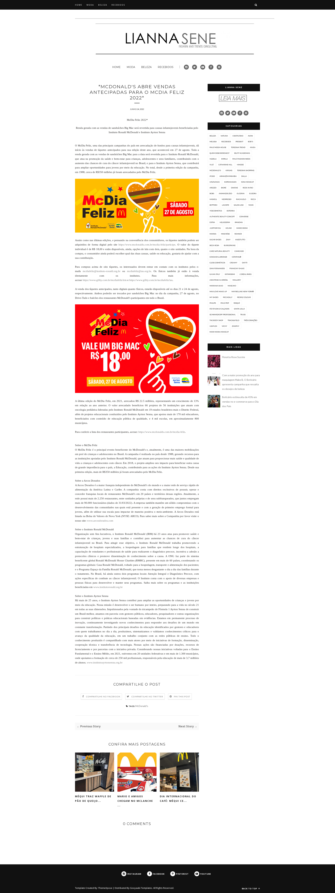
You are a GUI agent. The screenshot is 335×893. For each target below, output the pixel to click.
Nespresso (226, 199)
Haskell (213, 199)
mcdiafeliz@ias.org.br (139, 271)
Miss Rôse (225, 234)
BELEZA (102, 4)
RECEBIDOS (118, 4)
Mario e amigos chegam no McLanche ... (135, 801)
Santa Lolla (239, 309)
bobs (212, 193)
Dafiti (244, 263)
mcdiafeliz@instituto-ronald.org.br (101, 271)
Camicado (239, 251)
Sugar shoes (215, 239)
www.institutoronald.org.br (108, 587)
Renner (238, 234)
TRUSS (242, 314)
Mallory (237, 280)
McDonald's (141, 705)
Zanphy (235, 326)
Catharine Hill (225, 165)
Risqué (237, 303)
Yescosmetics (216, 211)
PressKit (239, 141)
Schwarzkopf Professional (223, 314)
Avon (250, 136)
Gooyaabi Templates (141, 888)
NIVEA (252, 147)
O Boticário (238, 136)
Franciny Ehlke (236, 268)
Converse (243, 216)
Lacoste (225, 205)
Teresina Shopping (245, 170)
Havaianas (214, 182)
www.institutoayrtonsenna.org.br (104, 662)
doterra (231, 211)
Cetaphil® (236, 257)
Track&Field (233, 320)
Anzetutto (240, 239)
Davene (234, 188)
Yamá (251, 205)
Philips (213, 303)
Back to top (250, 888)
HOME (78, 4)
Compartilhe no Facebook (103, 696)
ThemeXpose (105, 888)
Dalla (244, 176)
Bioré (223, 188)
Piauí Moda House (218, 147)
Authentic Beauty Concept (222, 216)
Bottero (213, 205)
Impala (224, 159)
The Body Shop (216, 320)
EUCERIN (240, 193)
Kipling (229, 170)
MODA (90, 4)
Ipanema (239, 222)
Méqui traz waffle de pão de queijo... (93, 798)
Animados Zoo (225, 193)
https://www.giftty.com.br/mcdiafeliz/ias (151, 280)
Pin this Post (182, 696)
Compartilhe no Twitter (147, 696)
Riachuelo (241, 199)
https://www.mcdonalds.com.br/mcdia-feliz (161, 432)
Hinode (240, 165)
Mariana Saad (216, 286)
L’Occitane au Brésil (219, 280)
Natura (224, 136)
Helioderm (225, 222)
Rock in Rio (248, 188)
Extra (212, 222)
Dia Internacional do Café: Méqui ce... (178, 798)
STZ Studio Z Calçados (219, 309)
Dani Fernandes (217, 268)
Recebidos (226, 141)
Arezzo (213, 188)
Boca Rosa (214, 245)
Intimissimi (230, 274)
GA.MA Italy (215, 274)
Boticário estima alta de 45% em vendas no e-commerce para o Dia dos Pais (240, 402)
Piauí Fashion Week (241, 159)
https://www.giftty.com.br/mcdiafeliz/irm (105, 280)
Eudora (252, 193)
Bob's (250, 141)
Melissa (213, 141)
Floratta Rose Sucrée (233, 357)
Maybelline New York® (243, 291)
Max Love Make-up (218, 291)
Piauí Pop (225, 303)
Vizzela (213, 159)
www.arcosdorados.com (100, 520)
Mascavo (232, 286)
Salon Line (239, 205)
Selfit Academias (242, 153)
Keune (229, 228)
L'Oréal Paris (245, 274)
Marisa (213, 234)
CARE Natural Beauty (220, 251)
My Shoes (214, 297)
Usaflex (213, 326)
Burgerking (230, 245)
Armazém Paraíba (228, 176)
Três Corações (250, 320)
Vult (212, 165)
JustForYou (215, 228)
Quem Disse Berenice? (219, 153)
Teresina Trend (238, 147)
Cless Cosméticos (217, 263)
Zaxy (228, 239)
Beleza (213, 136)
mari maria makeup (219, 332)
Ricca (253, 199)
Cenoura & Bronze (218, 257)
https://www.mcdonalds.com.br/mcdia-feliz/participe (146, 244)
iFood (212, 176)
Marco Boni (242, 228)
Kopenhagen (230, 182)
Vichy (224, 326)
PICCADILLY (227, 297)
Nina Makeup (247, 182)
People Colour (244, 297)
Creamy (233, 263)
